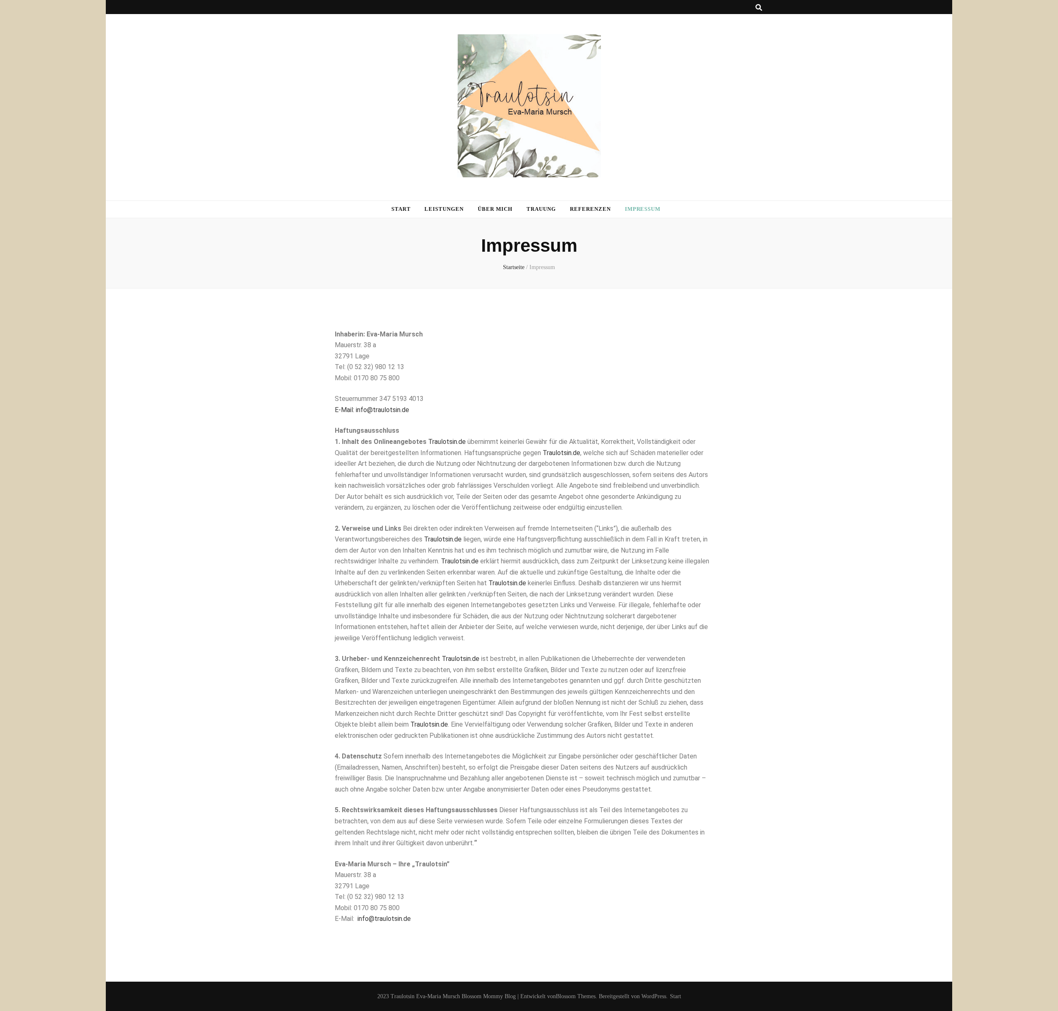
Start (401, 209)
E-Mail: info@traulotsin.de (372, 410)
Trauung (541, 209)
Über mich (495, 209)
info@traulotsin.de (384, 919)
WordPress (653, 996)
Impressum (643, 209)
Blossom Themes (576, 996)
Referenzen (590, 209)
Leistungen (444, 209)
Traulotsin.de (447, 442)
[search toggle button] (758, 7)
